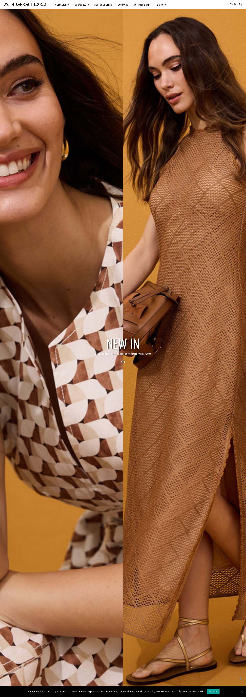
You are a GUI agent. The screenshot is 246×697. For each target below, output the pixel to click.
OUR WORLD (80, 4)
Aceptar (213, 691)
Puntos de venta (103, 4)
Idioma (159, 4)
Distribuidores (142, 4)
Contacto (123, 4)
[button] (233, 4)
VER (123, 362)
